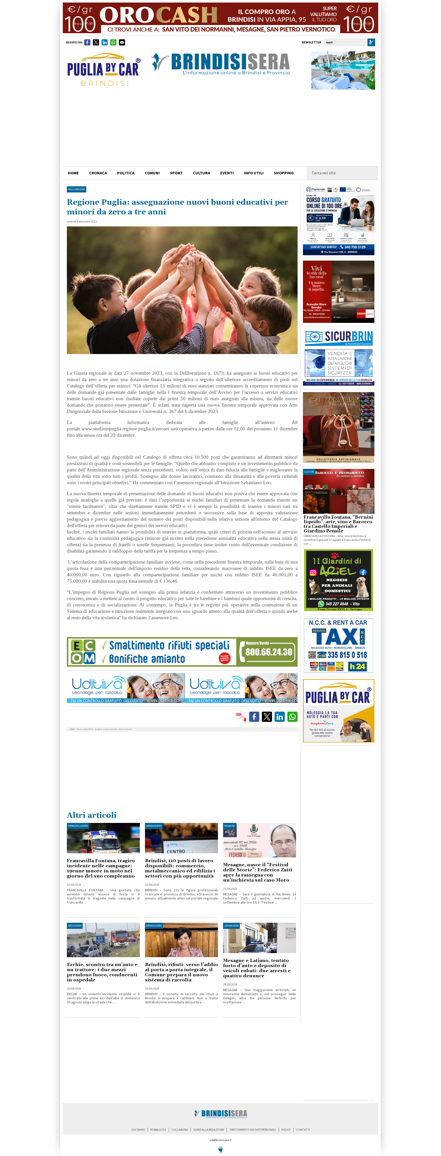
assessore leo (110, 729)
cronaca (98, 173)
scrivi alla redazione (208, 1130)
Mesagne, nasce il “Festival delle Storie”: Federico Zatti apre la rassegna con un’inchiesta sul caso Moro (257, 872)
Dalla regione (76, 189)
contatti (303, 1130)
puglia (98, 729)
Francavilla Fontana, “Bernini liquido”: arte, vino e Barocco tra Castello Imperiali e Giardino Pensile (338, 524)
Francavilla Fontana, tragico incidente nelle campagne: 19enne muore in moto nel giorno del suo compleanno (101, 868)
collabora (180, 1130)
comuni (152, 173)
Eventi (227, 173)
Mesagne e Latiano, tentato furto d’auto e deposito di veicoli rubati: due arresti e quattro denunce (257, 968)
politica (125, 173)
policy (286, 1130)
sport (176, 173)
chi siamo (138, 1130)
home (73, 173)
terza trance (125, 729)
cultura (201, 173)
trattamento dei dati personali (252, 1130)
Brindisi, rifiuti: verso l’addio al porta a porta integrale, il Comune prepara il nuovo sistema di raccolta (181, 972)
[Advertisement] (220, 128)
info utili (254, 173)
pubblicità (158, 1130)
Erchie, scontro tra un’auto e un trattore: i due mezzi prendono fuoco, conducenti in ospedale (102, 972)
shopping (284, 173)
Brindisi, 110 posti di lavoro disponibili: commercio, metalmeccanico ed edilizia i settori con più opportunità (180, 868)
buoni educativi (85, 729)
